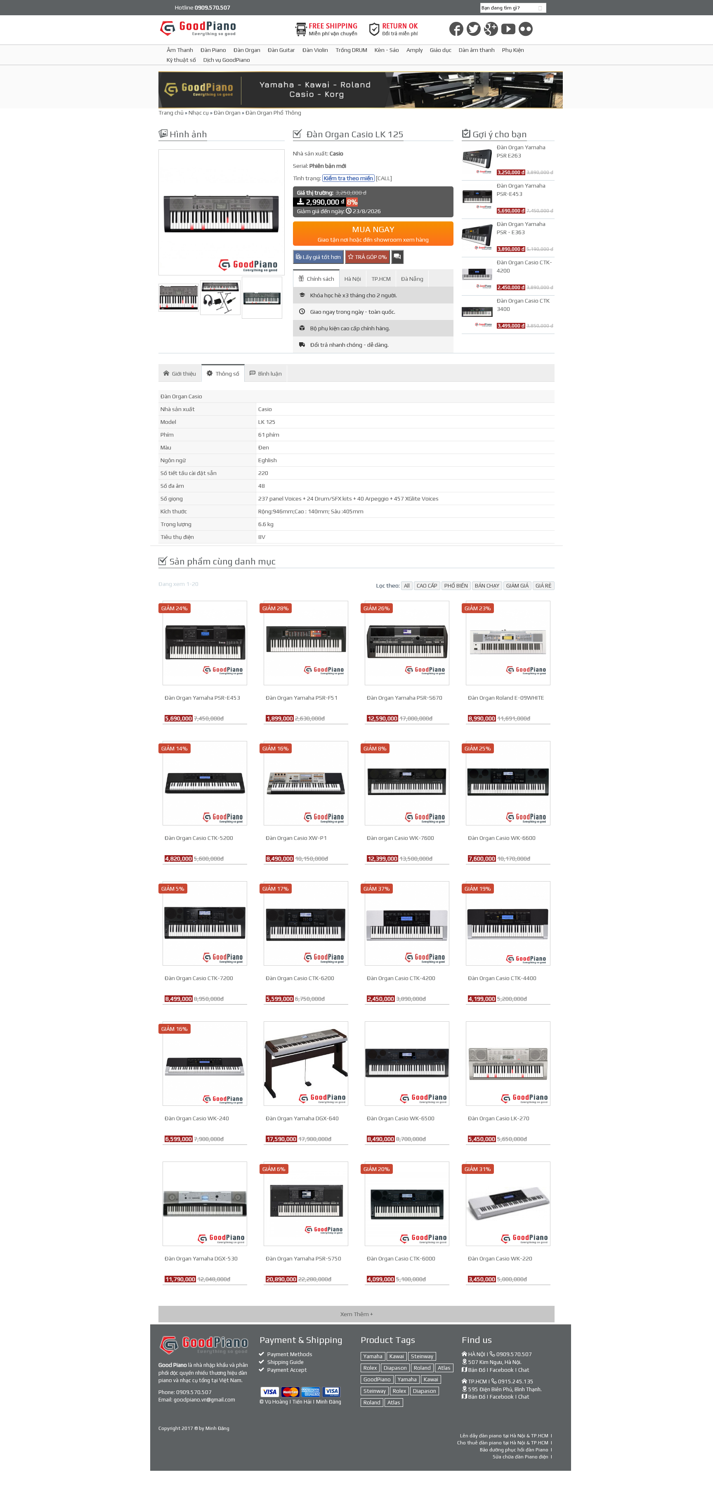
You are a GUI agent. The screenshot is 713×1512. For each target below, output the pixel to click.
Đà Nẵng (412, 278)
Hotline (202, 7)
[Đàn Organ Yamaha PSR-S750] (306, 1203)
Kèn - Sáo (387, 50)
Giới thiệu (184, 373)
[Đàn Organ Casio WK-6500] (407, 1063)
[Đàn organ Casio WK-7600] (407, 782)
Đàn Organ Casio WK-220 (500, 1258)
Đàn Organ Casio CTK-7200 (199, 978)
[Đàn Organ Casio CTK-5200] (205, 782)
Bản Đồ (476, 1370)
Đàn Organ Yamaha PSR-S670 (404, 697)
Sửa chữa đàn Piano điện (520, 1457)
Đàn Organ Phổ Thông (273, 112)
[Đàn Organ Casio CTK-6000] (407, 1203)
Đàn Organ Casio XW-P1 (296, 838)
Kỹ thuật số (181, 59)
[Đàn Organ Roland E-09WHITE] (508, 642)
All (407, 586)
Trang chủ (171, 112)
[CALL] (384, 178)
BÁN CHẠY (487, 586)
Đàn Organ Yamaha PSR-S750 (303, 1258)
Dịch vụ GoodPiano (226, 59)
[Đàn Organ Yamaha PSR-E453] (205, 642)
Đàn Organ (247, 50)
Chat (523, 1370)
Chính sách (320, 278)
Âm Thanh (180, 50)
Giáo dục (440, 50)
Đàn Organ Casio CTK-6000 (401, 1258)
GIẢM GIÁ (517, 586)
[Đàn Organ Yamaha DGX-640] (306, 1063)
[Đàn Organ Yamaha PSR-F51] (306, 642)
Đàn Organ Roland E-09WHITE (506, 697)
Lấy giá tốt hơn (321, 257)
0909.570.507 (194, 1392)
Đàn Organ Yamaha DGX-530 (201, 1258)
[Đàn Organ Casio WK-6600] (508, 782)
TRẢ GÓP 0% (370, 257)
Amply (414, 50)
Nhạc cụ (199, 112)
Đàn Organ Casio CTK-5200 (199, 838)
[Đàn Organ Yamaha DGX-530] (205, 1203)
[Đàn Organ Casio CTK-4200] (407, 922)
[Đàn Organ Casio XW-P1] (306, 782)
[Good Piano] (221, 28)
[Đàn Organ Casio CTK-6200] (306, 922)
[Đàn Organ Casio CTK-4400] (508, 922)
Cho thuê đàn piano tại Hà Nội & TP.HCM (502, 1443)
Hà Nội (353, 278)
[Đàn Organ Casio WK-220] (508, 1203)
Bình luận (270, 373)
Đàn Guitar (281, 50)
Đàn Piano (213, 50)
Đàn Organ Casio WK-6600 (502, 838)
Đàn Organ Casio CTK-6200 (300, 978)
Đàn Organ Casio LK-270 (498, 1118)
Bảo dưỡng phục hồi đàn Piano (514, 1450)
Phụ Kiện (513, 50)
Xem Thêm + (356, 1314)
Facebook (502, 1370)
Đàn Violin (315, 50)
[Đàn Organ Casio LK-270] (508, 1063)
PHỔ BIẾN (456, 586)
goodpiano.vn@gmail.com (204, 1400)
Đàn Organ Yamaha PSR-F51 (302, 697)
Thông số (227, 373)
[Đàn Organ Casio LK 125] (221, 212)
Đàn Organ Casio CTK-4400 (502, 978)
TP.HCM (381, 278)
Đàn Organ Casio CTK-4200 (401, 978)
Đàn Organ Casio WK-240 (197, 1118)
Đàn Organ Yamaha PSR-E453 (202, 697)
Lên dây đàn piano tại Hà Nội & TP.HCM (504, 1436)
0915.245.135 (516, 1381)
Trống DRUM (351, 50)
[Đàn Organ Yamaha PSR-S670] (407, 642)
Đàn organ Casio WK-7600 (400, 838)
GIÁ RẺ (544, 586)
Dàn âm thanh (477, 50)
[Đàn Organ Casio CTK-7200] (205, 922)
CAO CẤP (427, 586)
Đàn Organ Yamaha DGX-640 (302, 1118)
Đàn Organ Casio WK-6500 (400, 1118)
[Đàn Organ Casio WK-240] (205, 1063)
